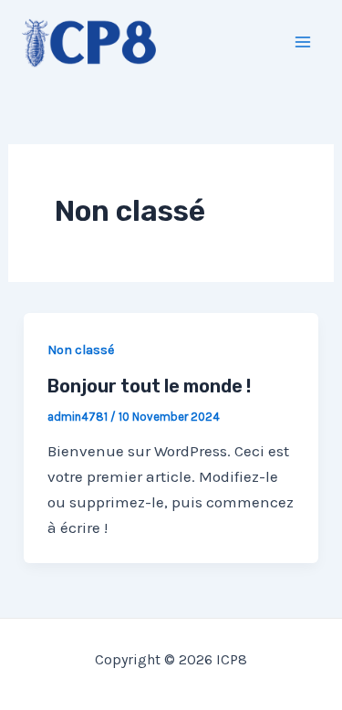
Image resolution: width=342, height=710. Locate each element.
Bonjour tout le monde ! (149, 386)
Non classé (80, 350)
